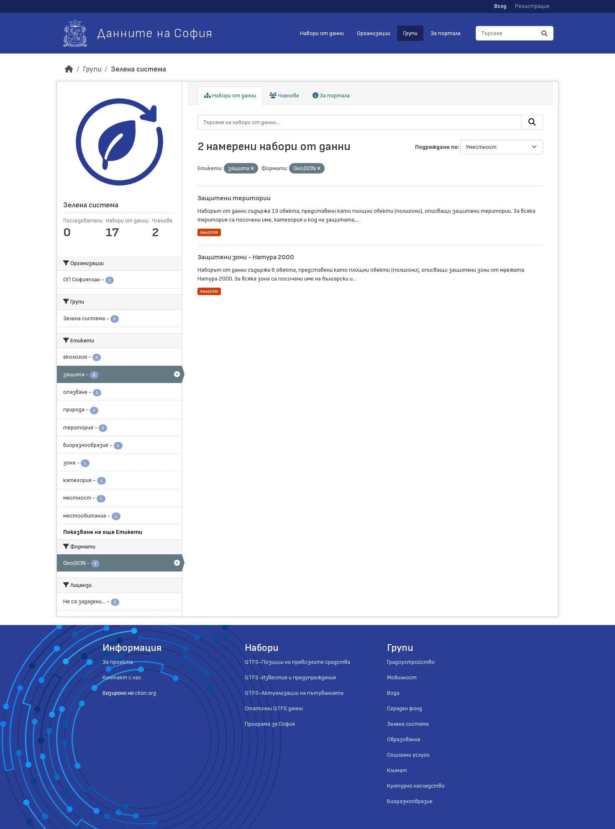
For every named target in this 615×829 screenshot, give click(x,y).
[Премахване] (252, 168)
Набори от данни (322, 33)
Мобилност (402, 677)
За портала (445, 33)
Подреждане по (436, 146)
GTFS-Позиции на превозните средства (297, 662)
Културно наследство (416, 785)
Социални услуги (408, 754)
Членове (288, 95)
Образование (403, 739)
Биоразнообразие (410, 801)
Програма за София (270, 723)
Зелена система (138, 69)
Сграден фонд (404, 708)
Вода (393, 692)
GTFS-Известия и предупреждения (290, 677)
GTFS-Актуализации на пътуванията (294, 692)
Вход (500, 6)
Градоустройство (411, 662)
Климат (397, 770)
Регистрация (532, 6)
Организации (373, 33)
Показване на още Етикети (102, 532)
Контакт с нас (121, 677)
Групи (410, 33)
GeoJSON (209, 232)
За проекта (117, 662)
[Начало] (69, 69)
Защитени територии (234, 198)
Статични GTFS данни (274, 708)
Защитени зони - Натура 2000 (245, 257)
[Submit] (544, 33)
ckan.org (145, 692)
